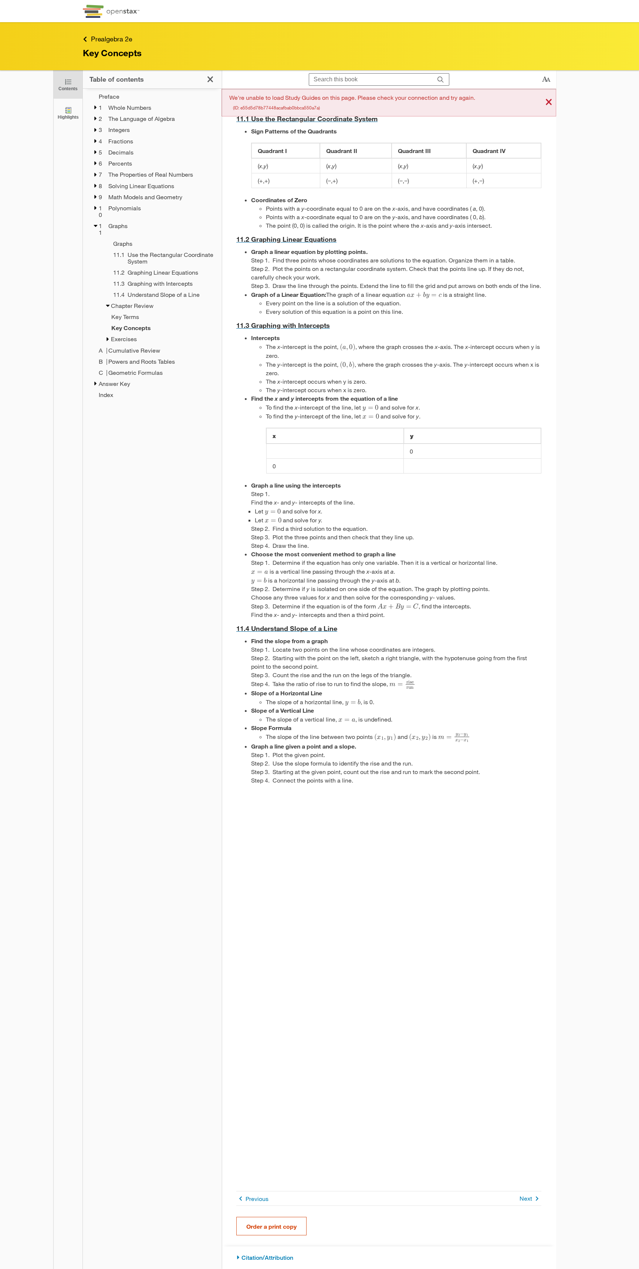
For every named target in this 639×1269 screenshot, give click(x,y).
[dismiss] (548, 102)
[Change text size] (546, 79)
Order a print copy (271, 1226)
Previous (257, 1198)
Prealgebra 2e (111, 39)
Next (526, 1198)
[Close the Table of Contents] (210, 79)
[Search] (440, 79)
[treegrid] (152, 245)
